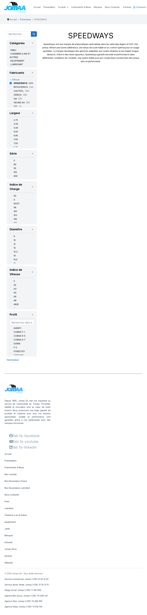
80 (15, 164)
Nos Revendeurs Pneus (16, 481)
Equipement (10, 522)
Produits (62, 7)
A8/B (16, 304)
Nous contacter (12, 494)
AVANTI (17, 328)
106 (15, 219)
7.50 (16, 143)
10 (15, 240)
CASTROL (19, 91)
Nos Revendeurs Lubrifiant (17, 488)
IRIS (16, 106)
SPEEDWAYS (21, 83)
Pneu (7, 501)
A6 (15, 296)
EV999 (17, 343)
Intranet (8, 556)
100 (15, 172)
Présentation (49, 7)
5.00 (16, 127)
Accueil (37, 7)
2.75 (16, 120)
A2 (15, 285)
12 (15, 244)
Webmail (9, 562)
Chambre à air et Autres (16, 515)
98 (15, 207)
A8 (15, 300)
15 (15, 248)
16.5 (15, 259)
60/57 (17, 203)
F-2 (15, 347)
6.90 (16, 135)
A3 (15, 288)
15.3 (16, 251)
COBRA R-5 (19, 335)
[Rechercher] (34, 34)
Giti (15, 98)
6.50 (16, 131)
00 (15, 195)
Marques (98, 7)
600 (16, 176)
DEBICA (18, 94)
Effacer (15, 79)
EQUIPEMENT (17, 60)
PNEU (13, 50)
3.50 (16, 124)
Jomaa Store (11, 549)
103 (15, 215)
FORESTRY (19, 351)
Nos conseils (11, 474)
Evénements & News (81, 7)
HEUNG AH (19, 102)
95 (15, 168)
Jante (7, 528)
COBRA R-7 (19, 339)
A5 (15, 292)
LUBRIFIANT (16, 64)
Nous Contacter (112, 7)
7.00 (16, 139)
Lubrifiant (9, 508)
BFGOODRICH (21, 87)
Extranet (127, 7)
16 (15, 255)
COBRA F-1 (19, 332)
